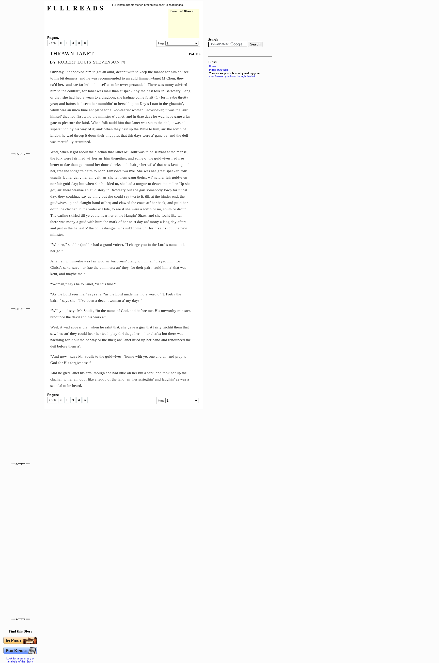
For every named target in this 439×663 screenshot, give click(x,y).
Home (212, 66)
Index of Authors (218, 69)
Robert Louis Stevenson (89, 61)
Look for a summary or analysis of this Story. (20, 660)
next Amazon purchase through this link (232, 76)
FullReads (76, 8)
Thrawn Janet (72, 53)
